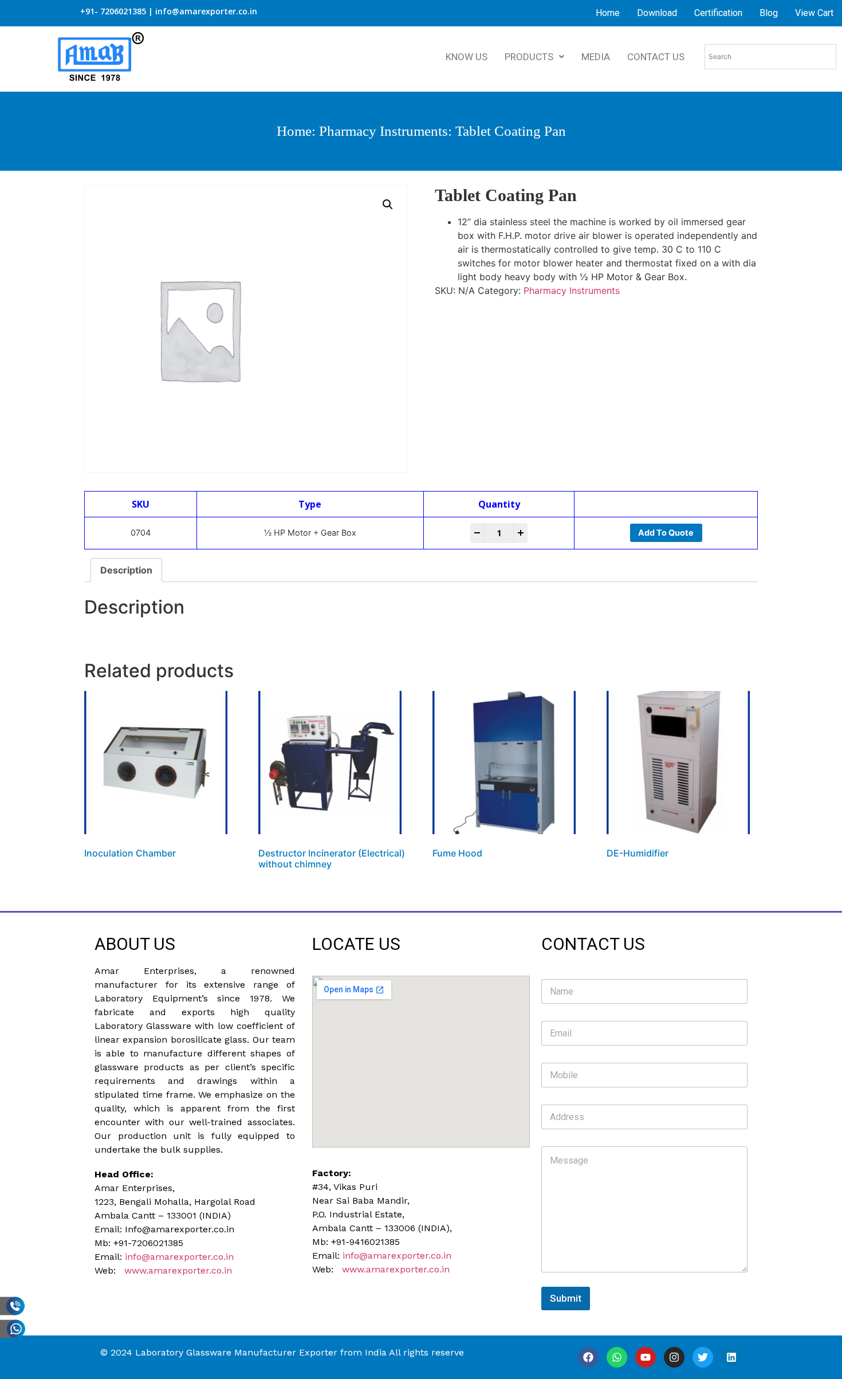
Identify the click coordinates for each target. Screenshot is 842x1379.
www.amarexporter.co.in (178, 1270)
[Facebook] (588, 1357)
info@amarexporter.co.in (179, 1256)
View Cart (814, 12)
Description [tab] (126, 570)
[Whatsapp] (617, 1357)
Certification (718, 12)
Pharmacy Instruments (383, 131)
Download (657, 12)
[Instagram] (674, 1357)
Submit (565, 1298)
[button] (387, 204)
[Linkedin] (731, 1357)
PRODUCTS (529, 56)
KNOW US (466, 56)
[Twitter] (703, 1357)
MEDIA (595, 56)
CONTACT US (655, 56)
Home (608, 12)
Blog (769, 12)
